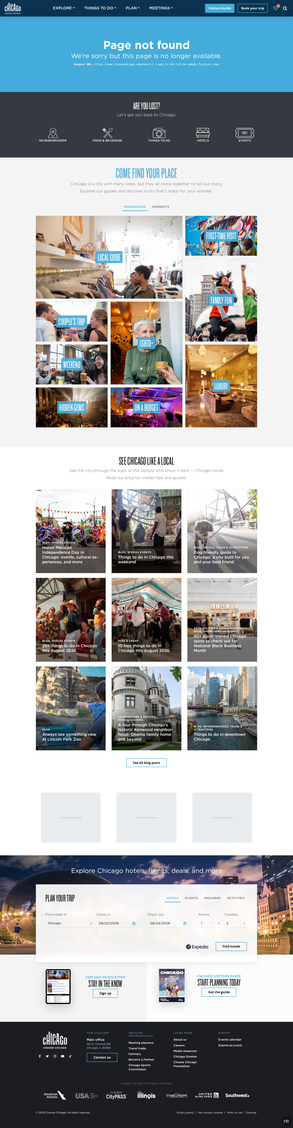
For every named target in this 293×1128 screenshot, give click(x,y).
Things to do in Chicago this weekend (146, 559)
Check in (103, 914)
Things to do (159, 140)
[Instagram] (55, 1056)
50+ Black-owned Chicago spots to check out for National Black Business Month (220, 643)
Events (245, 140)
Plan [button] (131, 8)
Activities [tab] (235, 898)
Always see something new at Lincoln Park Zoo (69, 737)
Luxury (221, 386)
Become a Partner (141, 1059)
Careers (179, 1045)
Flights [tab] (191, 898)
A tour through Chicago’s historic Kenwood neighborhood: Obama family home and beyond (145, 732)
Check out (155, 914)
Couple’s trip (71, 321)
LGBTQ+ (146, 343)
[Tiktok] (70, 1056)
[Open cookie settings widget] (286, 1121)
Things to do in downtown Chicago (220, 737)
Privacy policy (185, 1112)
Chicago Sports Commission (139, 1067)
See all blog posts (146, 763)
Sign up (105, 993)
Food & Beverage (107, 140)
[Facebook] (39, 1056)
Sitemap (251, 1112)
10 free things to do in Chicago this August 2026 (143, 648)
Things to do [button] (98, 8)
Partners (135, 1054)
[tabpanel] (146, 932)
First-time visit (221, 236)
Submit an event (230, 1045)
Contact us (102, 1057)
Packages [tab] (212, 898)
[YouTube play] (62, 1056)
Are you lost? (146, 106)
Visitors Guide (220, 8)
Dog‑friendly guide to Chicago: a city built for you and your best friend (221, 557)
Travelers (231, 914)
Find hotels (231, 946)
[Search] (285, 8)
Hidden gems (71, 407)
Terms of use (234, 1112)
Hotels (203, 140)
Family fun (221, 300)
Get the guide (219, 992)
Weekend (71, 364)
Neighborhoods (53, 140)
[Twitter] (47, 1056)
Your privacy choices (210, 1112)
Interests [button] (160, 206)
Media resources (185, 1051)
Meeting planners (141, 1042)
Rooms (204, 914)
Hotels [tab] (172, 898)
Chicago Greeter (185, 1056)
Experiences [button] (135, 206)
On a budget (146, 407)
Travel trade (137, 1048)
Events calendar (229, 1039)
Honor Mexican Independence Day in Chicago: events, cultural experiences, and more (70, 554)
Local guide (109, 257)
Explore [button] (62, 8)
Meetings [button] (159, 8)
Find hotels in (56, 914)
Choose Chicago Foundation (185, 1064)
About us (179, 1039)
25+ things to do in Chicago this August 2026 (69, 648)
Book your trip (252, 8)
